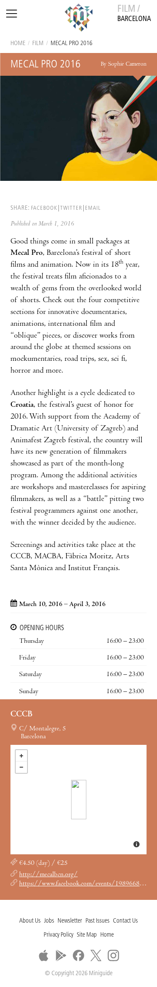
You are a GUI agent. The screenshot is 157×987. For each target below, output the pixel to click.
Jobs (49, 921)
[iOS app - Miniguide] (44, 955)
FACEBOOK (44, 208)
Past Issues (97, 921)
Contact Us (125, 921)
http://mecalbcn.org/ (48, 874)
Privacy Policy (58, 935)
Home (17, 43)
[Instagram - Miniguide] (113, 955)
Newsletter (70, 921)
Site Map (87, 935)
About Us (30, 921)
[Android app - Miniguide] (61, 955)
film (38, 43)
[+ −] (78, 799)
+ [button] (21, 755)
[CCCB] (78, 799)
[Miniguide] (78, 19)
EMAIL (93, 208)
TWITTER (71, 208)
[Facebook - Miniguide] (78, 955)
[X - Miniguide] (96, 955)
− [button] (21, 767)
